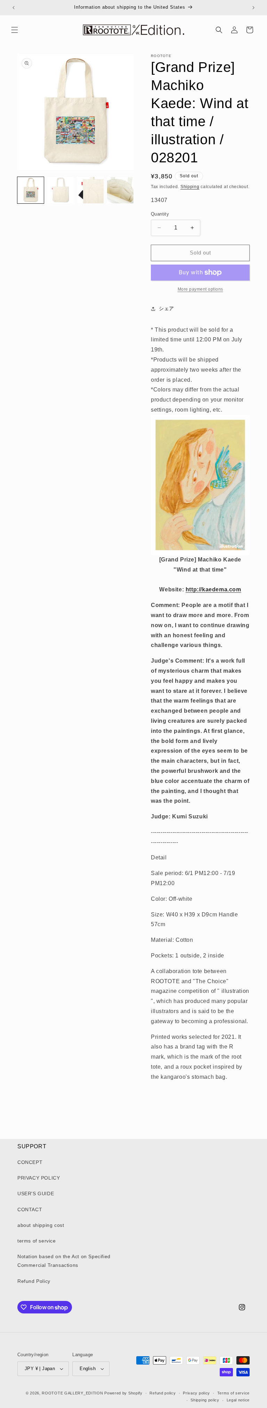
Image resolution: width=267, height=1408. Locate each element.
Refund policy (162, 1393)
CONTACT (29, 1209)
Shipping (190, 186)
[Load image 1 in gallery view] (30, 190)
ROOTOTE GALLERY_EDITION (72, 1393)
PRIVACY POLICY (38, 1178)
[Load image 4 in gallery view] (120, 190)
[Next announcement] (253, 7)
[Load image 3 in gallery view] (90, 190)
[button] (14, 30)
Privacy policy (196, 1393)
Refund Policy (33, 1281)
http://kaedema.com (213, 589)
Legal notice (238, 1400)
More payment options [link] (200, 289)
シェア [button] (166, 308)
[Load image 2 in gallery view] (60, 190)
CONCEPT (29, 1162)
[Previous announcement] (13, 7)
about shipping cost (40, 1225)
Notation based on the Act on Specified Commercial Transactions (64, 1261)
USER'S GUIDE (35, 1193)
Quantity (160, 214)
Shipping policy (205, 1400)
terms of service (36, 1241)
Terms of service (233, 1393)
